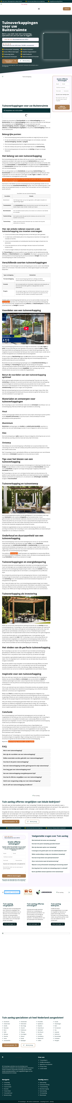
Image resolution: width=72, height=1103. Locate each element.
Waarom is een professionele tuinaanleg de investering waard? (50, 864)
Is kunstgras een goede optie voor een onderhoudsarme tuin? (49, 850)
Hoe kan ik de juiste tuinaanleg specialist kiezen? (46, 843)
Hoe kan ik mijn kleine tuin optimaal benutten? (45, 857)
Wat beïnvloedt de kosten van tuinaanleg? (44, 840)
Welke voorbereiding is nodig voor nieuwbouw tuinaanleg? (48, 854)
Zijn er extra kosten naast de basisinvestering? (45, 861)
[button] (39, 9)
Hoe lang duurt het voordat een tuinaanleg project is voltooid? (49, 868)
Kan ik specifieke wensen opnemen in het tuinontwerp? (47, 871)
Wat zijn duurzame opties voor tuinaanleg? (44, 847)
